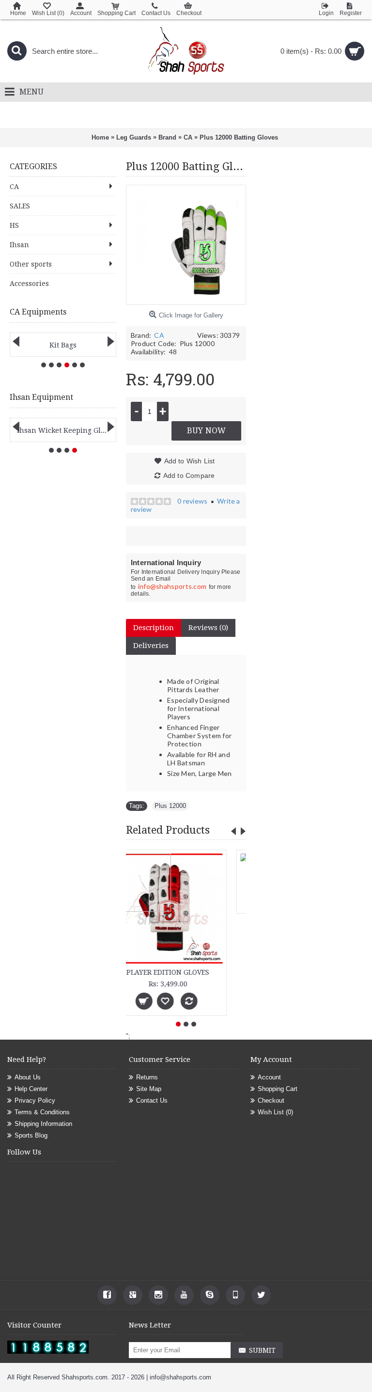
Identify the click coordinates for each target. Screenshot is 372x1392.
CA (159, 335)
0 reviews (192, 501)
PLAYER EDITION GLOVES (184, 972)
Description (153, 627)
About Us (28, 1077)
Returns (147, 1077)
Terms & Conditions (42, 1112)
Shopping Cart (277, 1088)
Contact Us (152, 1100)
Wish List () (275, 1112)
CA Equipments (38, 311)
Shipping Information (43, 1123)
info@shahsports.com (172, 586)
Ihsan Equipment (41, 397)
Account (269, 1077)
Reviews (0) (208, 627)
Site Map (148, 1088)
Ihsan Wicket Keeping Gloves (64, 430)
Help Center (31, 1088)
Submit (262, 1350)
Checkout (271, 1100)
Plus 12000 (170, 805)
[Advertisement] (309, 317)
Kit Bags (63, 345)
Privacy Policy (35, 1100)
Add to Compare (189, 475)
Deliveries (151, 645)
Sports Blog (31, 1135)
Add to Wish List (189, 461)
